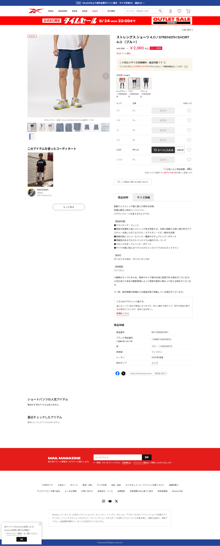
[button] (105, 76)
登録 (147, 457)
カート (188, 11)
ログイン (170, 11)
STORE (111, 11)
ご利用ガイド (47, 485)
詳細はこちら (122, 313)
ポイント (74, 485)
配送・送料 (87, 485)
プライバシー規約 (140, 462)
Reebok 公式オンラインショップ (36, 11)
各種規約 (121, 491)
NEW (84, 11)
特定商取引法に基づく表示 (141, 491)
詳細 (186, 66)
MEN (50, 11)
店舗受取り (174, 485)
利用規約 (125, 462)
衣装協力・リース (105, 491)
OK (21, 539)
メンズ (155, 363)
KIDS (74, 11)
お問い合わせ (87, 491)
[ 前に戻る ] (187, 30)
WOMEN (62, 11)
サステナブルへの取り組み (48, 491)
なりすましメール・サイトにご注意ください (145, 485)
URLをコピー (160, 373)
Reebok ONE (177, 491)
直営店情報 (162, 491)
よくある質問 (71, 491)
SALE (95, 11)
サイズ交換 (102, 485)
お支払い (62, 485)
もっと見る (68, 207)
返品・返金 (116, 485)
